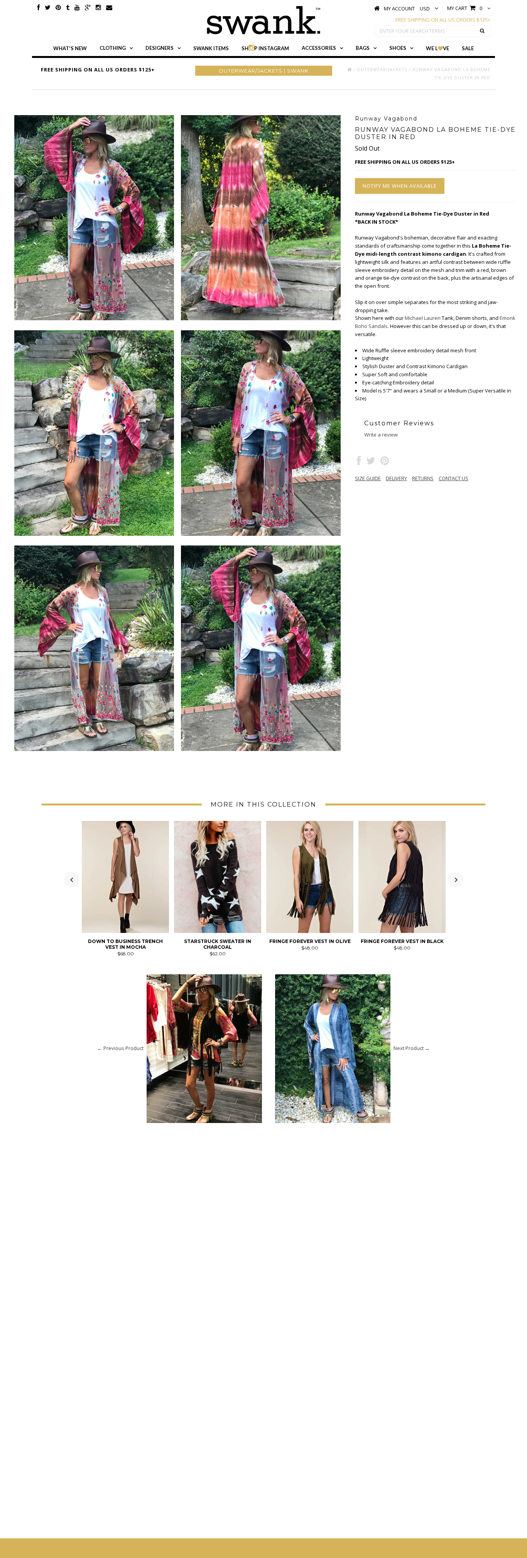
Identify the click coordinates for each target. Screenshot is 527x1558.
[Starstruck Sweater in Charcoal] (125, 931)
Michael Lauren (423, 317)
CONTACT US (453, 478)
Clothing (113, 48)
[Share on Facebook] (359, 462)
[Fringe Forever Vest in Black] (309, 931)
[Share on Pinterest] (384, 462)
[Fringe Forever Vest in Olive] (217, 931)
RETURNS (423, 478)
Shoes (397, 48)
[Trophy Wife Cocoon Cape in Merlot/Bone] (402, 931)
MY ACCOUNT (399, 8)
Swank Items (211, 48)
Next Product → (412, 1048)
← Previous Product (120, 1048)
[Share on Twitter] (370, 462)
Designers (159, 48)
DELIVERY (396, 478)
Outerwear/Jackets (382, 69)
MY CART (464, 8)
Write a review (381, 434)
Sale (468, 48)
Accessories (319, 48)
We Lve (437, 48)
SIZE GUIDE (368, 478)
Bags (363, 48)
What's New (70, 48)
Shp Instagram (265, 48)
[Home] (349, 69)
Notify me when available (400, 185)
